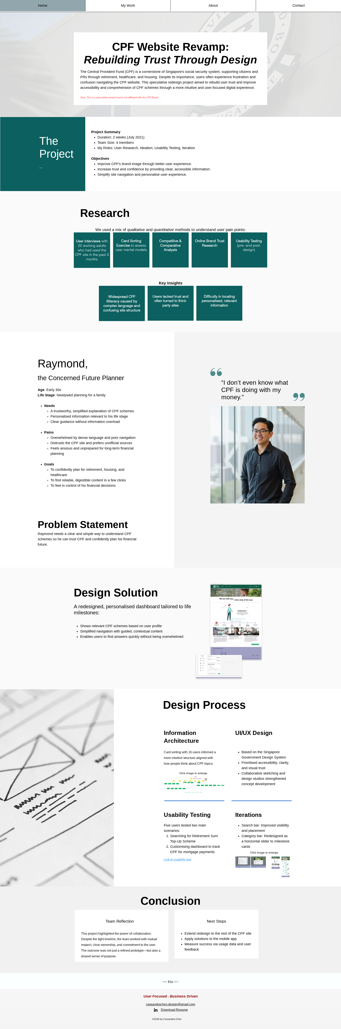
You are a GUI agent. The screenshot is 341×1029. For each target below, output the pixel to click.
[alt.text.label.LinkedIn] (155, 1009)
